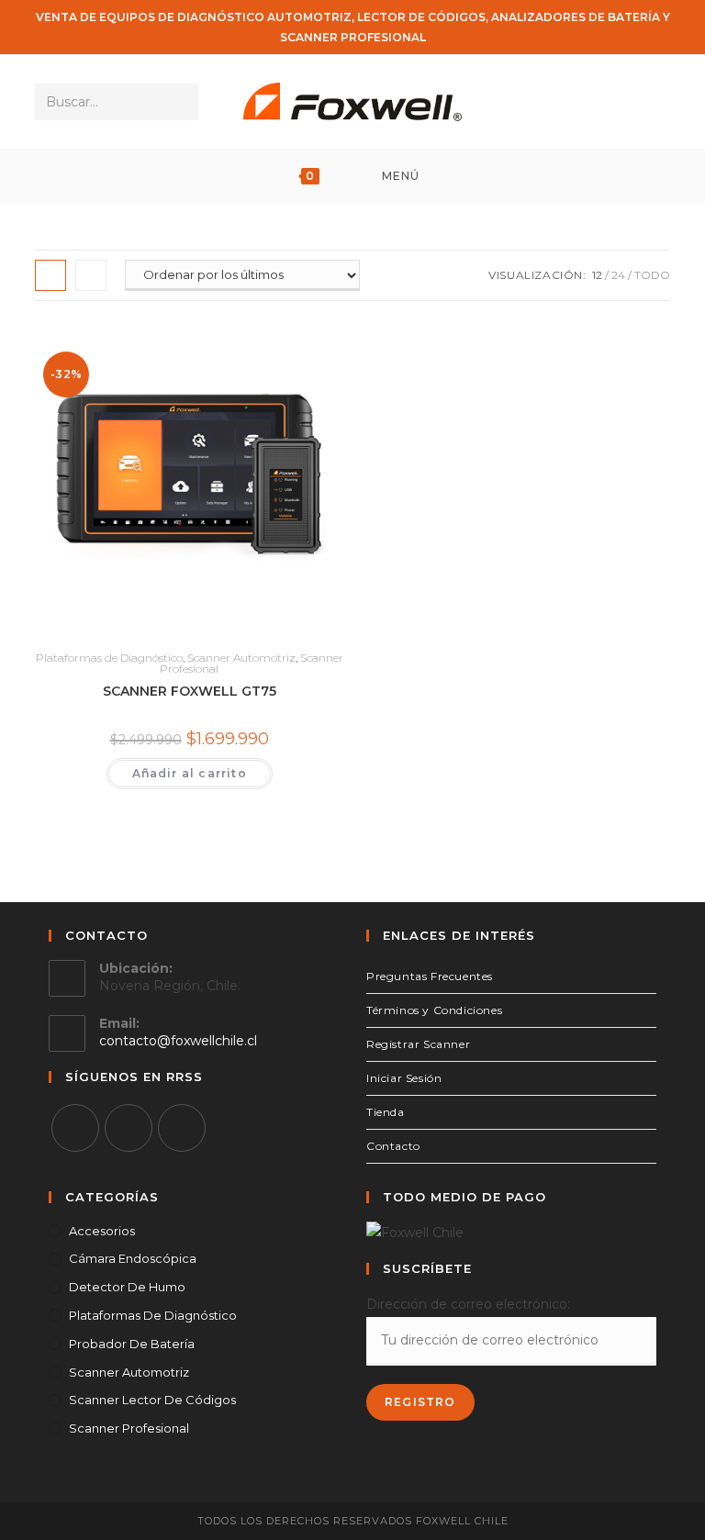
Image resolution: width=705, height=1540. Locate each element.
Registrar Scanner (418, 1044)
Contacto (393, 1146)
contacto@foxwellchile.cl (178, 1040)
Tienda (385, 1112)
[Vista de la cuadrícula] (50, 275)
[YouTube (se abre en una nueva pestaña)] (657, 101)
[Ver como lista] (90, 275)
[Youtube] (182, 1128)
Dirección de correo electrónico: (468, 1304)
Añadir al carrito (189, 773)
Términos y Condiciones (434, 1010)
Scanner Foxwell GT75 (189, 691)
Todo (652, 275)
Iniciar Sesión (404, 1078)
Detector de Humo (127, 1286)
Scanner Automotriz (241, 657)
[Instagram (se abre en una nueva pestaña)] (633, 101)
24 (618, 275)
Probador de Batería (132, 1343)
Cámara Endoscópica (132, 1258)
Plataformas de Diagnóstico (109, 657)
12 (597, 275)
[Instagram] (128, 1128)
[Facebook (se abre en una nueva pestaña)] (608, 101)
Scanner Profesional (129, 1428)
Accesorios (102, 1230)
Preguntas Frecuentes (429, 976)
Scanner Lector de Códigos (152, 1399)
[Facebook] (75, 1128)
